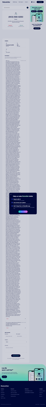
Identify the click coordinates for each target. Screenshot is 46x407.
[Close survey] (10, 194)
